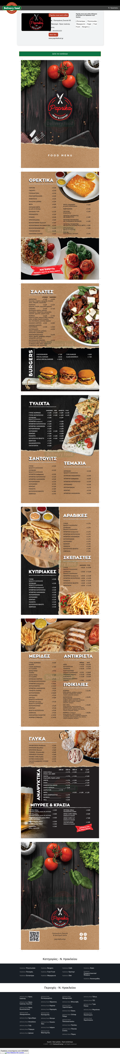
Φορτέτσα (96, 1009)
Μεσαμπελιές (67, 998)
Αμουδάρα (32, 1018)
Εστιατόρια (81, 21)
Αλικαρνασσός (25, 1014)
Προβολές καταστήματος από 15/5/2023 (14, 1051)
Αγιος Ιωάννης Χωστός (26, 1003)
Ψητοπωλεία (92, 21)
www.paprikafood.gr (56, 38)
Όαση (73, 1011)
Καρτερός (53, 1009)
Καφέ (89, 24)
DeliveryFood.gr (58, 1044)
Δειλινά (30, 1033)
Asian (92, 968)
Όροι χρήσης (57, 1042)
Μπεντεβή (74, 1002)
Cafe (70, 968)
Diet (70, 975)
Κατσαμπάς (45, 1015)
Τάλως (94, 997)
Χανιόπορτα (88, 1015)
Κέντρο (52, 1018)
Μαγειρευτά (80, 24)
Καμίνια (52, 1005)
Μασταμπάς (45, 1033)
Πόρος (73, 1034)
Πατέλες (74, 1025)
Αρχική (49, 1042)
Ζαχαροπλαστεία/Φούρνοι (90, 974)
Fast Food (51, 972)
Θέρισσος (53, 1002)
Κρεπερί (72, 972)
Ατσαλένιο (32, 1022)
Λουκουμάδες (95, 978)
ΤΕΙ (93, 1000)
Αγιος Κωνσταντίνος (26, 1008)
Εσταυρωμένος (46, 998)
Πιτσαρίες (29, 972)
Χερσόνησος (88, 1020)
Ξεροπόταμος (67, 1007)
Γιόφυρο (31, 1029)
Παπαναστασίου (68, 1021)
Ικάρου (52, 1027)
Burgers (85, 27)
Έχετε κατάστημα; (67, 1042)
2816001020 (57, 31)
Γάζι (29, 1025)
